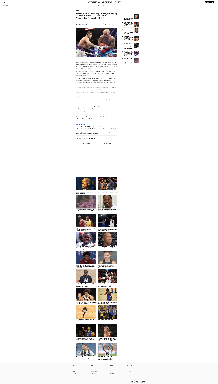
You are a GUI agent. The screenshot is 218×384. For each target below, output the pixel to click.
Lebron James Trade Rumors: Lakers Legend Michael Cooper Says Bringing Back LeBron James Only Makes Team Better (107, 285)
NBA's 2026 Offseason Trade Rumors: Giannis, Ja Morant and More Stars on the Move (85, 339)
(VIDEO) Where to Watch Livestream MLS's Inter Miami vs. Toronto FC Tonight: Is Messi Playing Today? (85, 210)
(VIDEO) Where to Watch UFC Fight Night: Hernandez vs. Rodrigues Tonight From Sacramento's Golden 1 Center (106, 248)
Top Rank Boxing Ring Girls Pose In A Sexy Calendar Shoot (89, 126)
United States (111, 375)
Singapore (110, 371)
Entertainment (119, 5)
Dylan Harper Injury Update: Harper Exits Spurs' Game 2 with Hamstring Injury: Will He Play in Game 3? (85, 266)
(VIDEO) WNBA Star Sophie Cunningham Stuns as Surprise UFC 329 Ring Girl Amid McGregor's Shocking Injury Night (107, 339)
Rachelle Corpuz (80, 23)
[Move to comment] (116, 24)
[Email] (114, 24)
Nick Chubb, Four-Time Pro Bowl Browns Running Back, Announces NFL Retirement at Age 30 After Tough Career (86, 248)
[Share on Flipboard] (110, 24)
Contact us (92, 369)
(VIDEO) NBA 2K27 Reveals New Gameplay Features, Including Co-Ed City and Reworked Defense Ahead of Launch (107, 229)
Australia (110, 367)
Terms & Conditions (94, 371)
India (110, 369)
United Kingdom (111, 373)
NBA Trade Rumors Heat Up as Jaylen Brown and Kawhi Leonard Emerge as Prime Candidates (86, 321)
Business (99, 5)
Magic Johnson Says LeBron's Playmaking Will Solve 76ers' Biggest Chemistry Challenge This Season (85, 229)
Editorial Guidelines (107, 143)
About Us (92, 367)
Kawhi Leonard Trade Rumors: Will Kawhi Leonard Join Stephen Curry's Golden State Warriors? (107, 321)
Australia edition (212, 5)
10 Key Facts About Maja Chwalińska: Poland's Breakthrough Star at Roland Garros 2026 (107, 266)
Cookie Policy (93, 375)
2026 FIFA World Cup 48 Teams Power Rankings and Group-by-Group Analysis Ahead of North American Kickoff (106, 358)
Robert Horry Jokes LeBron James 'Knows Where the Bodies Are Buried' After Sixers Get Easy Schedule (107, 210)
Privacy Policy (93, 373)
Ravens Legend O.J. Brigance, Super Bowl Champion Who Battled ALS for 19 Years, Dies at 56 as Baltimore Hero (86, 192)
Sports (108, 5)
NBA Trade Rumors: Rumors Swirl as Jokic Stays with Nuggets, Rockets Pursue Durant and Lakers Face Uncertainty (85, 285)
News (104, 5)
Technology (113, 5)
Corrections (93, 376)
